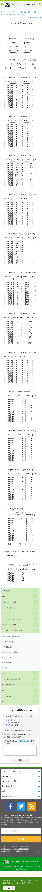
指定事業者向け (8, 786)
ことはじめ (7, 657)
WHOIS (4, 702)
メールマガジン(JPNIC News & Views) (15, 815)
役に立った (11, 720)
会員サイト (6, 791)
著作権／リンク (6, 849)
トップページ (5, 12)
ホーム (6, 847)
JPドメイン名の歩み (11, 652)
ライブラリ (6, 673)
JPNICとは (6, 591)
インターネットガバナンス (11, 619)
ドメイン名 (6, 613)
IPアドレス (6, 596)
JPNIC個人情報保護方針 (21, 849)
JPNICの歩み (8, 647)
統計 (35, 12)
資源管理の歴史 (9, 642)
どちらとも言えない (14, 725)
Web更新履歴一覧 (8, 685)
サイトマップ (6, 608)
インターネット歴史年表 (12, 636)
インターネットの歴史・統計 (21, 12)
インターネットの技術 (9, 625)
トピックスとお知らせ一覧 (11, 679)
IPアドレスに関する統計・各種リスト (13, 14)
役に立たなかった (14, 722)
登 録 (21, 839)
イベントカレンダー (9, 696)
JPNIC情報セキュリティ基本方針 (11, 851)
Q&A (3, 690)
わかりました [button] (9, 888)
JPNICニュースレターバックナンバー (16, 771)
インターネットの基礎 (9, 602)
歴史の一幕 (7, 662)
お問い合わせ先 (24, 741)
